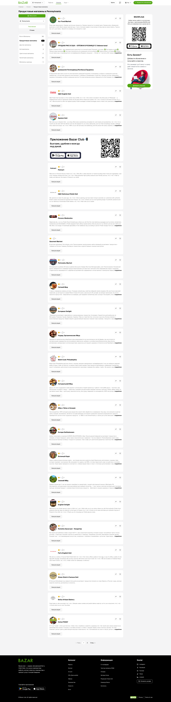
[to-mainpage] (26, 660)
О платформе (105, 664)
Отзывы (32, 30)
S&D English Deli (64, 94)
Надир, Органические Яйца (69, 335)
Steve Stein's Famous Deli (68, 577)
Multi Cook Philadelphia (67, 360)
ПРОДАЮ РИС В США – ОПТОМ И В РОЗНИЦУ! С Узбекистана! (82, 46)
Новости (70, 686)
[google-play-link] (25, 689)
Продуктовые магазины (28, 41)
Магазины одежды (25, 62)
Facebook (142, 667)
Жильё (70, 668)
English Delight (64, 505)
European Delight (65, 311)
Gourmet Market (55, 241)
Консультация (56, 33)
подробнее (118, 53)
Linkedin (141, 677)
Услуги (58, 3)
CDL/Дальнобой (73, 675)
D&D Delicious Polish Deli (68, 194)
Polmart (61, 170)
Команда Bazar (105, 682)
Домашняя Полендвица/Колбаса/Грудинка (76, 70)
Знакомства (71, 682)
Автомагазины (24, 49)
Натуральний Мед (65, 384)
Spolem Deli (62, 118)
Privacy (141, 697)
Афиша (70, 679)
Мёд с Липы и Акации (66, 408)
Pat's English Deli (65, 553)
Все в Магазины (24, 36)
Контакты (103, 686)
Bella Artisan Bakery (66, 600)
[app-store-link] (39, 689)
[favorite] (120, 18)
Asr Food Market (64, 21)
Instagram (142, 664)
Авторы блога (105, 675)
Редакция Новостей (107, 679)
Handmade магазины (26, 58)
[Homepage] (23, 3)
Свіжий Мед (63, 287)
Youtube (141, 671)
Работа (50, 3)
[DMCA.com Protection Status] (133, 697)
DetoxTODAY (63, 622)
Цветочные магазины (26, 53)
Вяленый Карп (64, 456)
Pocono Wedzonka (65, 218)
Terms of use (148, 697)
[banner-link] (85, 148)
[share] (115, 18)
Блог (69, 689)
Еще (65, 3)
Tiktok (141, 674)
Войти (113, 2)
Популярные (32, 26)
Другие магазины (25, 45)
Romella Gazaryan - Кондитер (70, 529)
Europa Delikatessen (66, 432)
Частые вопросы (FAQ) (107, 668)
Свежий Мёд (63, 481)
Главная (21, 7)
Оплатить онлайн (146, 681)
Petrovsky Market (65, 263)
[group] (32, 28)
